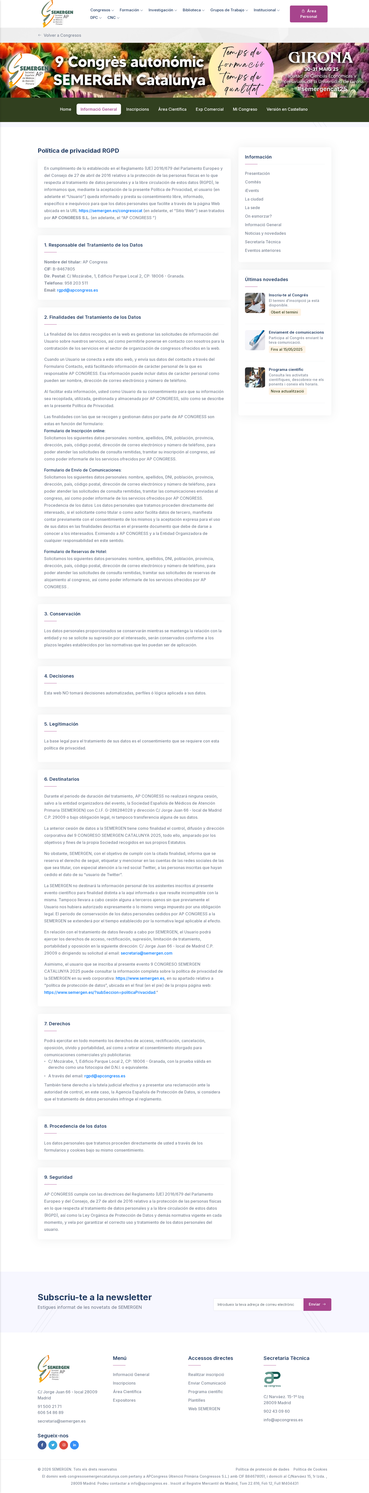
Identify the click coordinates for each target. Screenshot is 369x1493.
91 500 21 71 (50, 1406)
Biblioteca (192, 10)
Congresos (100, 10)
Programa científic (286, 369)
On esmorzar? (258, 216)
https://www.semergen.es (140, 978)
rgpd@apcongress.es (77, 290)
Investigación (161, 10)
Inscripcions (124, 1383)
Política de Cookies (310, 1469)
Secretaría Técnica (263, 241)
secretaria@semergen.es (62, 1421)
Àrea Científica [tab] (172, 109)
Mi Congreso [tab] (245, 109)
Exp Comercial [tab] (210, 109)
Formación (130, 10)
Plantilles (196, 1400)
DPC (94, 17)
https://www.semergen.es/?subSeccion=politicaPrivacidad (99, 992)
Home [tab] (65, 109)
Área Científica (127, 1391)
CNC (112, 17)
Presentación (257, 173)
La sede (252, 207)
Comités (253, 181)
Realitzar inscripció (206, 1374)
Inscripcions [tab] (137, 109)
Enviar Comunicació (207, 1383)
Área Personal (308, 14)
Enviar (315, 1304)
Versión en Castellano (287, 109)
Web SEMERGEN (204, 1408)
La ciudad (254, 199)
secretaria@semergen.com (146, 953)
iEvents (252, 190)
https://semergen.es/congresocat (110, 210)
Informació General (263, 224)
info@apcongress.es (283, 1419)
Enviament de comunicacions (296, 332)
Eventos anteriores (263, 250)
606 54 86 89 (51, 1412)
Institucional (265, 10)
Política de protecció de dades (262, 1469)
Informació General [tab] (99, 109)
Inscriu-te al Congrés (288, 295)
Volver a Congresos (62, 35)
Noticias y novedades (265, 233)
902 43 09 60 (277, 1411)
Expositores (124, 1400)
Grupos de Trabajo (227, 10)
